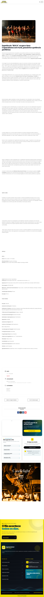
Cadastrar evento (32, 447)
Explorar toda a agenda (5, 555)
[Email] (25, 412)
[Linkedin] (23, 412)
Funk (8, 389)
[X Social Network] (21, 412)
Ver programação (32, 430)
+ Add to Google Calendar (11, 400)
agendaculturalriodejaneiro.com (38, 592)
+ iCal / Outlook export (33, 400)
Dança (9, 388)
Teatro (9, 390)
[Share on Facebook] (18, 412)
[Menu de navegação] (42, 2)
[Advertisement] (22, 12)
